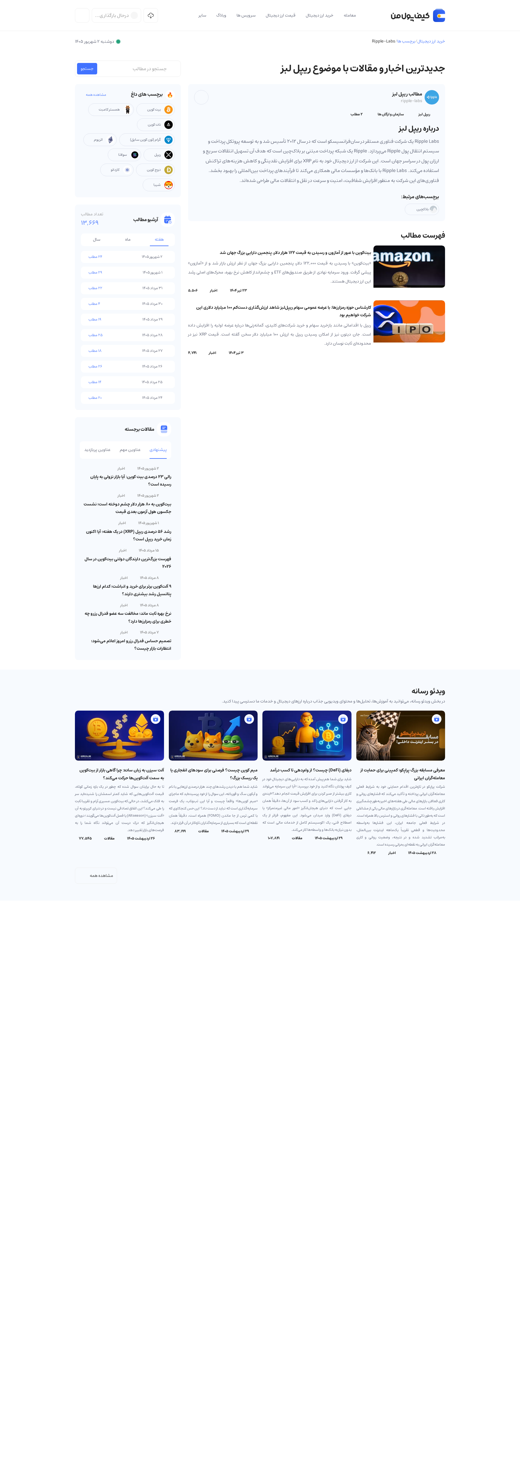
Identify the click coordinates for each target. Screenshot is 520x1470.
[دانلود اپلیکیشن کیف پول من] (151, 15)
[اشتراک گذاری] (201, 97)
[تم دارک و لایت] (82, 15)
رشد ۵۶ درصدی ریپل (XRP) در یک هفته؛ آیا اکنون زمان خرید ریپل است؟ (128, 535)
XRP (306, 161)
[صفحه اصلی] (418, 15)
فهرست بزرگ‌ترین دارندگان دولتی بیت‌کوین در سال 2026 (128, 562)
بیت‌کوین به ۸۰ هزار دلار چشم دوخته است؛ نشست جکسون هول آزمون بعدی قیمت (127, 508)
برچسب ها (406, 41)
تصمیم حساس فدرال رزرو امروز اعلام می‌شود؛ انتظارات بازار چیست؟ (131, 644)
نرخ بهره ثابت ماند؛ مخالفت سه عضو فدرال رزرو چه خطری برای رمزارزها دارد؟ (128, 617)
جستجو (87, 68)
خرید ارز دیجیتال (431, 41)
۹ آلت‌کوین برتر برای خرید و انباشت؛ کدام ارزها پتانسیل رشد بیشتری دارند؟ (132, 590)
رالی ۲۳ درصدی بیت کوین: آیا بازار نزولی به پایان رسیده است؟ (130, 480)
